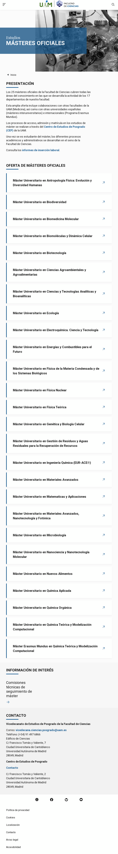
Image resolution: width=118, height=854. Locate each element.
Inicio (13, 74)
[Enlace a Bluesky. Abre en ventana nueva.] (66, 800)
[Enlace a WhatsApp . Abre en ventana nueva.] (37, 800)
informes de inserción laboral (40, 150)
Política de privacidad (17, 810)
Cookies (10, 817)
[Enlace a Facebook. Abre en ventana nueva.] (51, 800)
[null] (113, 5)
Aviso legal (12, 839)
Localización (13, 824)
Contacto (12, 767)
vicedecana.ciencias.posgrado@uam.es (41, 730)
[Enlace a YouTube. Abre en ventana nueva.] (81, 800)
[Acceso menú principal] (4, 5)
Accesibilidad (13, 847)
